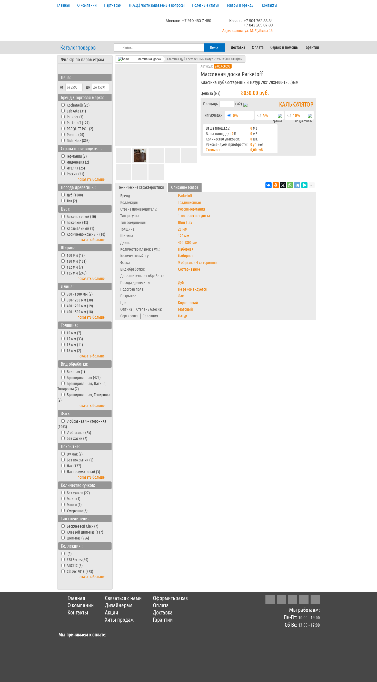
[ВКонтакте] (268, 185)
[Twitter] (292, 599)
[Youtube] (315, 599)
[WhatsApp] (290, 185)
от (61, 87)
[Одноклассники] (276, 185)
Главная (63, 5)
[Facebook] (281, 599)
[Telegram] (297, 185)
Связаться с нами (123, 598)
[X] (283, 185)
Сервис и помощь (284, 47)
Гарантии (311, 47)
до (88, 87)
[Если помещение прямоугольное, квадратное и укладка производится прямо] (280, 116)
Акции (111, 612)
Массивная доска (149, 59)
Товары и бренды (240, 5)
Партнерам (113, 5)
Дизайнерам (118, 605)
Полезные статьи (205, 5)
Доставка (238, 47)
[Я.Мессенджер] (304, 185)
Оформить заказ (170, 598)
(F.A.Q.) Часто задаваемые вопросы (157, 5)
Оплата (258, 47)
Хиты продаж (119, 619)
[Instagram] (270, 599)
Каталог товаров (78, 47)
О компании (87, 5)
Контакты (269, 5)
